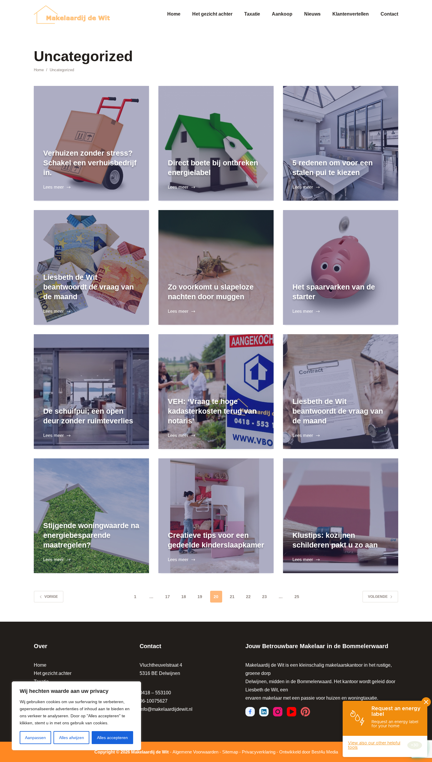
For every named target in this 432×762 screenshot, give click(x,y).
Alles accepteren (112, 737)
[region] (76, 715)
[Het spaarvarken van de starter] (340, 267)
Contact (389, 13)
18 (183, 596)
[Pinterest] (305, 711)
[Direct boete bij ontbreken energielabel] (216, 143)
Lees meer (55, 187)
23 (264, 596)
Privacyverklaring (258, 751)
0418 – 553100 (155, 692)
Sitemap (230, 751)
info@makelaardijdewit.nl (166, 709)
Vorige (51, 597)
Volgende (378, 597)
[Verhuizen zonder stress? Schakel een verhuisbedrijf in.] (91, 143)
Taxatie (252, 13)
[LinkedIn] (264, 711)
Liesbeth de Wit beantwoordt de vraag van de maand (88, 286)
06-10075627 (154, 700)
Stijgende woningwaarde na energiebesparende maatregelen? (91, 535)
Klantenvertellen (350, 13)
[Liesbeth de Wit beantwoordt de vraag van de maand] (91, 267)
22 (248, 596)
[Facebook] (250, 711)
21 (232, 596)
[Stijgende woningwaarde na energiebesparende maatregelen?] (91, 515)
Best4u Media (325, 751)
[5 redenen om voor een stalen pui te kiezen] (340, 143)
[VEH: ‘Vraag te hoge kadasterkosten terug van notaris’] (216, 391)
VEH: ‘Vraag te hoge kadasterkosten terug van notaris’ (212, 411)
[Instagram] (277, 711)
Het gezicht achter (212, 13)
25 (296, 596)
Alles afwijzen (71, 737)
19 (199, 596)
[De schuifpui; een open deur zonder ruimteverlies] (91, 391)
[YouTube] (291, 711)
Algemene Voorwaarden (195, 751)
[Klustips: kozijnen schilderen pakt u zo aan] (340, 515)
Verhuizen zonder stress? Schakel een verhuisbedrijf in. (89, 162)
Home (173, 13)
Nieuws (312, 13)
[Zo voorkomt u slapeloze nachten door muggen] (216, 267)
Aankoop (282, 13)
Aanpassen (35, 737)
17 (167, 596)
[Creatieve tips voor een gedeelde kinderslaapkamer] (216, 515)
